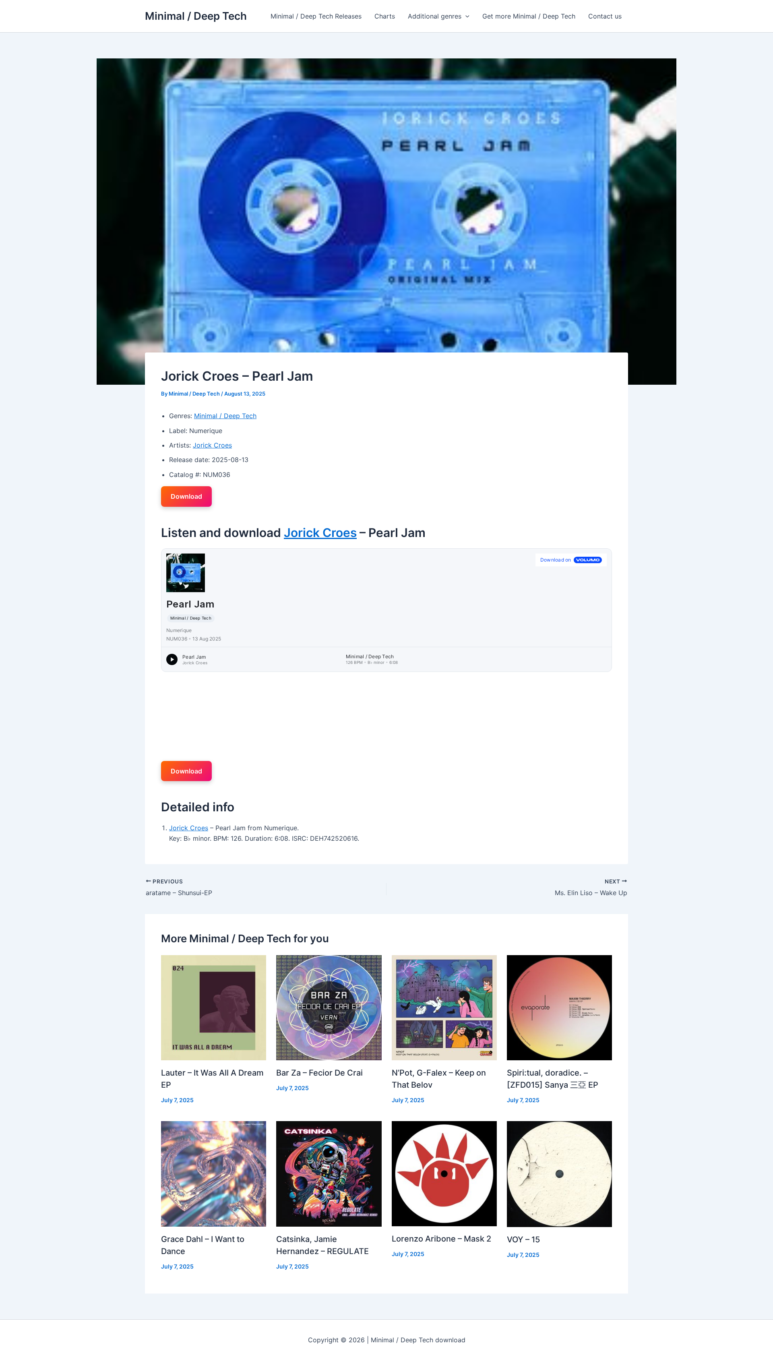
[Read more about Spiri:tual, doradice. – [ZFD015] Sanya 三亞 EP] (559, 1007)
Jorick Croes (212, 445)
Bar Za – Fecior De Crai (319, 1073)
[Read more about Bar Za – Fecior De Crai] (328, 1007)
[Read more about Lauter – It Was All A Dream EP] (213, 1007)
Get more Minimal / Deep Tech (528, 16)
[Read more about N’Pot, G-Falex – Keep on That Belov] (444, 1007)
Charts (384, 16)
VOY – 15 (523, 1239)
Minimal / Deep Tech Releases (316, 16)
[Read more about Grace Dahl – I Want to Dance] (213, 1173)
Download (186, 496)
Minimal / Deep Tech (196, 16)
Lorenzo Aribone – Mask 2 (441, 1239)
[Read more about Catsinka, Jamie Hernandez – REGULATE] (328, 1173)
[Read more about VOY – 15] (559, 1173)
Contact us (605, 16)
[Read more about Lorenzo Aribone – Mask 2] (444, 1173)
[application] (465, 16)
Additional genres (434, 16)
